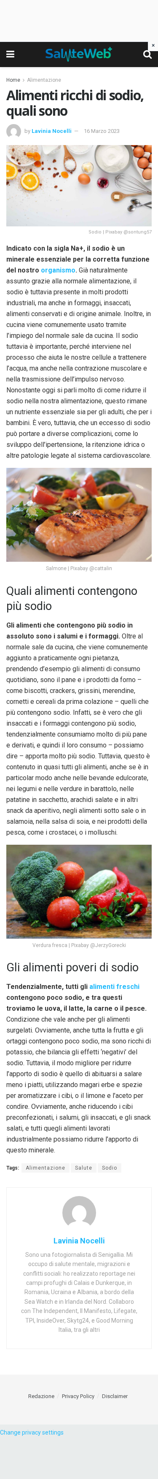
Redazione (41, 1396)
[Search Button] (147, 54)
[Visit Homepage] (79, 54)
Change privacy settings (32, 1432)
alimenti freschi (114, 987)
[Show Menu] (10, 54)
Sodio (109, 1168)
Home (13, 80)
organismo (58, 270)
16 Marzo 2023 (102, 131)
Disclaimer (115, 1396)
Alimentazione (44, 80)
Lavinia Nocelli (52, 131)
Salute (83, 1168)
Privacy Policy (78, 1396)
